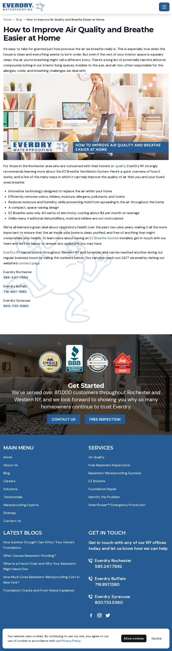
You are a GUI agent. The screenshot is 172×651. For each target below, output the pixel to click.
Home (7, 19)
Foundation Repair (103, 489)
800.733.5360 (109, 602)
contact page (29, 263)
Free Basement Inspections (109, 465)
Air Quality (96, 457)
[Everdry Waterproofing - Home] (80, 7)
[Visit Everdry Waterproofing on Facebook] (91, 615)
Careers (9, 481)
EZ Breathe (97, 481)
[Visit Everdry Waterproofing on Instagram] (99, 615)
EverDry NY (11, 252)
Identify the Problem (104, 497)
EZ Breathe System (104, 238)
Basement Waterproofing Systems (115, 473)
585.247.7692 (108, 566)
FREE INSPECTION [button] (104, 419)
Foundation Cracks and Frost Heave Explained (38, 590)
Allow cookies (134, 638)
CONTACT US (64, 419)
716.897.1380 (107, 584)
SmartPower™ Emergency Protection (117, 505)
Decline (157, 638)
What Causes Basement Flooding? (29, 555)
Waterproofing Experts (21, 505)
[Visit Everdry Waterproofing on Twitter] (107, 615)
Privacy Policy (71, 641)
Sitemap (9, 513)
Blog (19, 19)
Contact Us (12, 521)
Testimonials (12, 497)
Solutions (10, 489)
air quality (118, 166)
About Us (10, 465)
